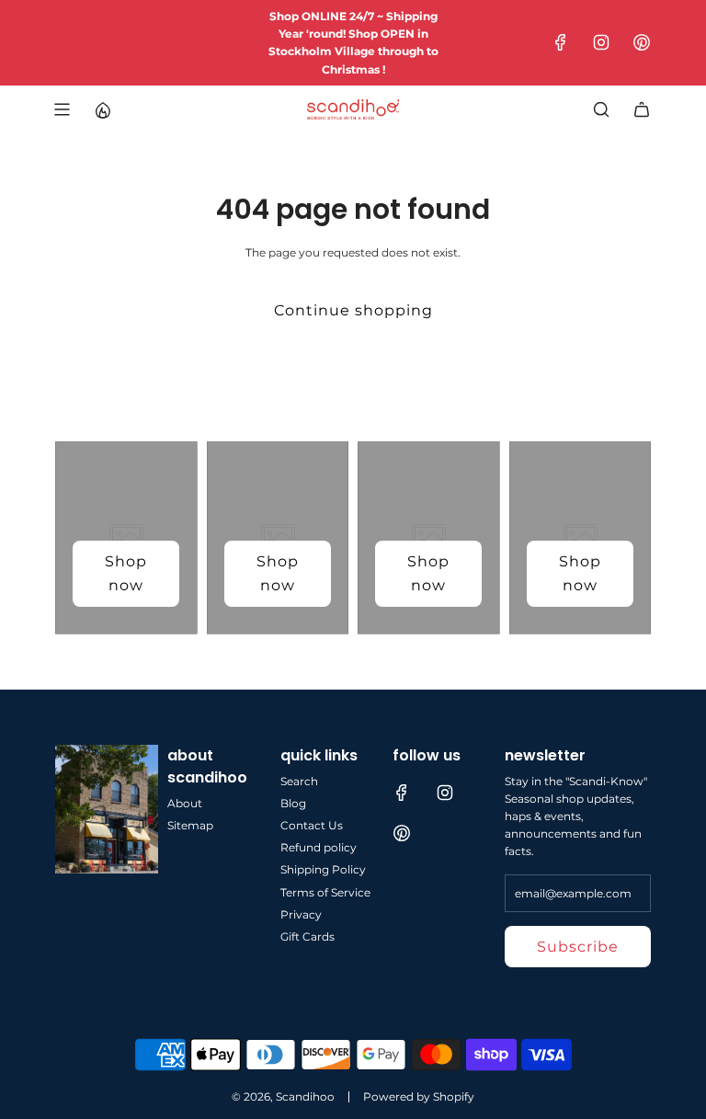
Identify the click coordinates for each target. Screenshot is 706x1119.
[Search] (601, 109)
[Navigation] (61, 109)
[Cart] (641, 109)
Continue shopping (353, 310)
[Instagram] (601, 42)
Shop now (126, 573)
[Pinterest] (641, 42)
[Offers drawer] (102, 109)
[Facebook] (561, 42)
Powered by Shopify (418, 1096)
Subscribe (578, 946)
